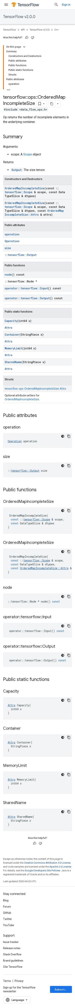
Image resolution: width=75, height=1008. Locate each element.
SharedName (13, 362)
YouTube (8, 925)
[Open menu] (6, 4)
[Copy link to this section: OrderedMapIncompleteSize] (58, 502)
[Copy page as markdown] (51, 103)
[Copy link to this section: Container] (24, 728)
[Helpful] (27, 37)
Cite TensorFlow (12, 966)
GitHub (7, 912)
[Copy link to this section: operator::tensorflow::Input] (55, 617)
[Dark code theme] (63, 436)
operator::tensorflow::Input (26, 288)
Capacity (11, 321)
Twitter (7, 919)
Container (12, 334)
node (8, 274)
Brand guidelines (13, 960)
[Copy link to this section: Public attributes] (41, 415)
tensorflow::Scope (18, 192)
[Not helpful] (32, 37)
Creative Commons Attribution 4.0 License (47, 862)
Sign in (66, 4)
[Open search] (56, 4)
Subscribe (61, 989)
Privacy (19, 980)
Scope (27, 154)
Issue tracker (11, 942)
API (23, 29)
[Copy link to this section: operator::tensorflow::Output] (59, 646)
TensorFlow (9, 29)
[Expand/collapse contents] (24, 47)
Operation (12, 241)
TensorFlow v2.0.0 (19, 16)
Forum (7, 906)
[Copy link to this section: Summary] (26, 137)
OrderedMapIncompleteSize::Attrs (34, 212)
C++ (56, 29)
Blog (5, 900)
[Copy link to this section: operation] (24, 427)
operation (12, 234)
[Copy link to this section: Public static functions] (53, 679)
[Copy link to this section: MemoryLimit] (30, 766)
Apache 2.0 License (60, 866)
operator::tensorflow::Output (27, 298)
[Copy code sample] (69, 436)
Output (17, 170)
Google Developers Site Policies (42, 870)
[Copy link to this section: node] (16, 587)
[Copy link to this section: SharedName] (30, 803)
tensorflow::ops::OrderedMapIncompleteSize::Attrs (35, 388)
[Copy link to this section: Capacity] (23, 691)
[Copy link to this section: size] (14, 457)
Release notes (11, 948)
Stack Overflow (12, 954)
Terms (7, 980)
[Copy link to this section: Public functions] (40, 490)
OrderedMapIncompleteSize (24, 188)
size (8, 248)
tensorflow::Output (22, 255)
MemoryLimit (13, 348)
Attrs (8, 327)
